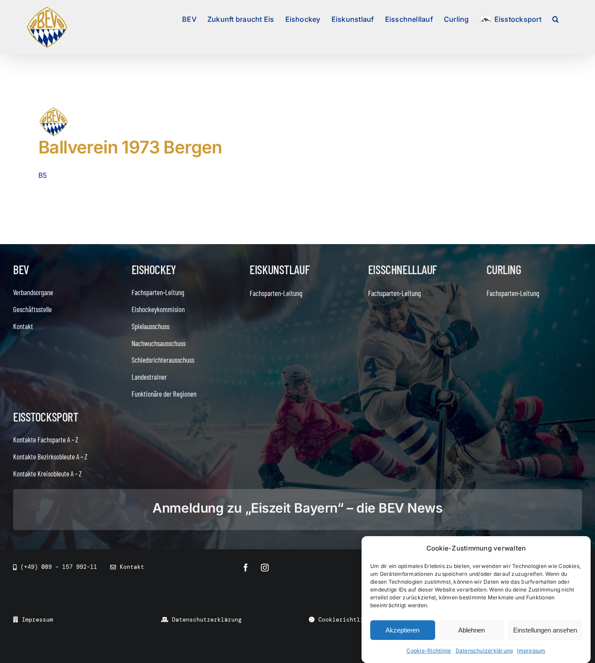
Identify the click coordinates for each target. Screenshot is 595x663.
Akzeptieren (402, 630)
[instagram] (264, 567)
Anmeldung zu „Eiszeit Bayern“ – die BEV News (297, 508)
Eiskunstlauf (279, 269)
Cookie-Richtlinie (428, 650)
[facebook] (245, 567)
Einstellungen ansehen (545, 630)
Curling (504, 269)
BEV (21, 269)
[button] (555, 18)
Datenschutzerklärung (484, 650)
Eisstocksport (45, 416)
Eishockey (154, 269)
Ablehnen (471, 630)
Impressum (531, 650)
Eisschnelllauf (402, 269)
